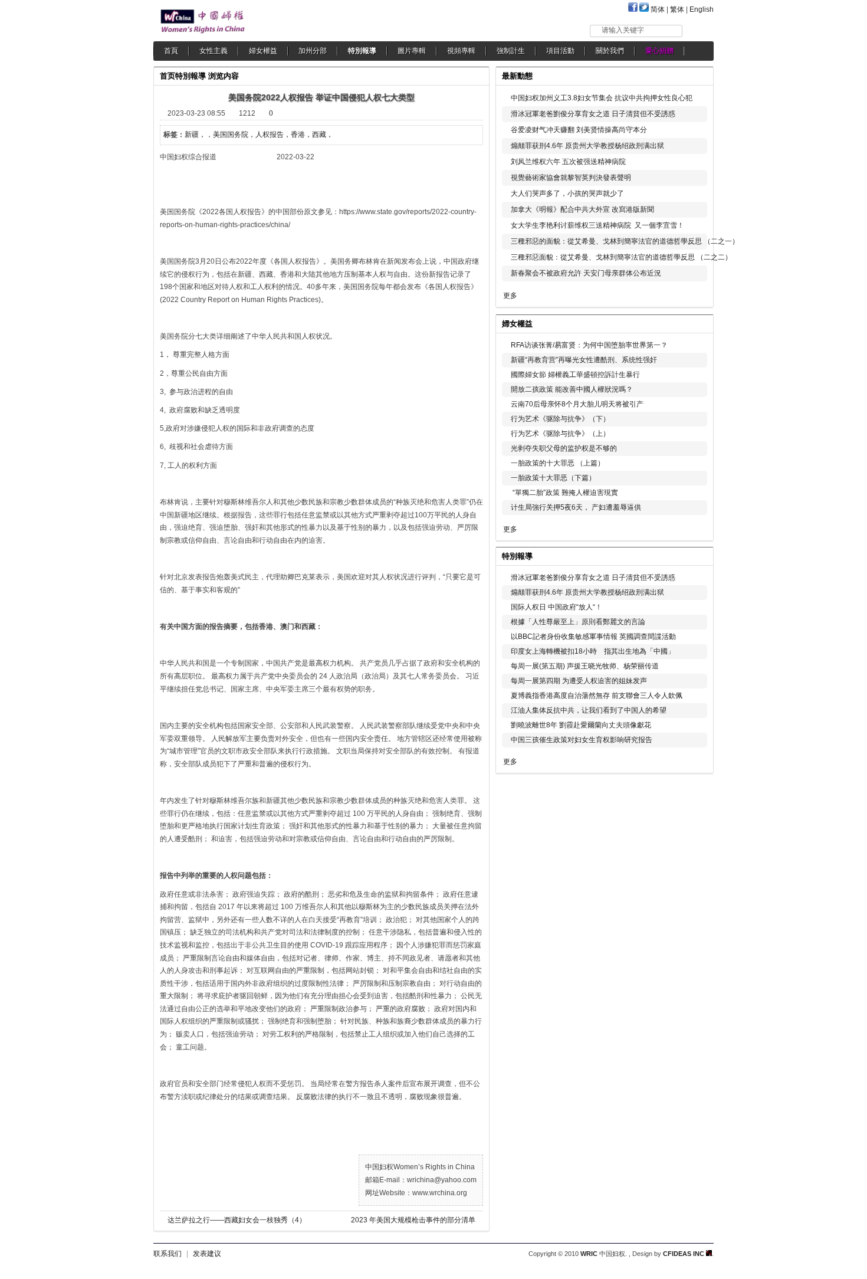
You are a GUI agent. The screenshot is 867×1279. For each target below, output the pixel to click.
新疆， (195, 134)
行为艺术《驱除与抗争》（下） (560, 419)
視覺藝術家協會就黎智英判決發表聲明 (571, 177)
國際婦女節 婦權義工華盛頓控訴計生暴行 (575, 374)
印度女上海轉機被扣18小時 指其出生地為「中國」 (593, 651)
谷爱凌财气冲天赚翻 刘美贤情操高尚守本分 (579, 130)
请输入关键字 (623, 30)
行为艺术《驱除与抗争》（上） (560, 433)
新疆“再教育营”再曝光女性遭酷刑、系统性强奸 (584, 360)
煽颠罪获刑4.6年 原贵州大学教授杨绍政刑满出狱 (587, 146)
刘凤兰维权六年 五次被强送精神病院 (568, 162)
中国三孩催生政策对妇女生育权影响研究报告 (581, 740)
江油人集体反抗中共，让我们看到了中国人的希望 (588, 710)
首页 (167, 75)
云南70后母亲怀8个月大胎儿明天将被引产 (577, 404)
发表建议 (207, 1254)
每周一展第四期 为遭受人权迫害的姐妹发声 (579, 681)
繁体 (677, 9)
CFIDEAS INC (684, 1253)
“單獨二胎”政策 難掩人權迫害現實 (564, 492)
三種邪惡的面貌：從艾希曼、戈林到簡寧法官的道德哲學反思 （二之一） (625, 241)
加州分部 (312, 51)
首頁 (171, 51)
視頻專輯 (461, 51)
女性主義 (213, 51)
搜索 (698, 30)
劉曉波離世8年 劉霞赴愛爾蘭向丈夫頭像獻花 (581, 725)
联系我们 (167, 1254)
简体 (658, 9)
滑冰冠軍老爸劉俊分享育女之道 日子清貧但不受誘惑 (593, 114)
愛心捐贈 (659, 51)
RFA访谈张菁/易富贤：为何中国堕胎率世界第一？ (589, 345)
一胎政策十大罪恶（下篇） (553, 478)
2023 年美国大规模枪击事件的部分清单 (413, 1220)
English (701, 9)
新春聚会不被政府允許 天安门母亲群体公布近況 (586, 273)
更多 (510, 295)
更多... (696, 322)
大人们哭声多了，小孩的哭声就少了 (567, 193)
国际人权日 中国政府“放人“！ (556, 607)
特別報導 (362, 51)
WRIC (588, 1253)
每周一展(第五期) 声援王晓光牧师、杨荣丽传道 (585, 666)
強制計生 (511, 51)
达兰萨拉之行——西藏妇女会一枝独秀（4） (237, 1220)
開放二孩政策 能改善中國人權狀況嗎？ (572, 389)
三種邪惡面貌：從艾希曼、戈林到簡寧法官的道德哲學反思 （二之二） (621, 257)
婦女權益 (263, 51)
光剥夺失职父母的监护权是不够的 (564, 448)
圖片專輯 (412, 51)
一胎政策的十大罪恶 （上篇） (558, 463)
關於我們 (610, 51)
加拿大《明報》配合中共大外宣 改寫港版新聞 (582, 209)
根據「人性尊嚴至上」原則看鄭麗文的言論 (578, 622)
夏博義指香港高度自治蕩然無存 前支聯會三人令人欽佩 (596, 695)
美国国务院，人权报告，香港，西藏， (273, 134)
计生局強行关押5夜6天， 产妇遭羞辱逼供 (576, 507)
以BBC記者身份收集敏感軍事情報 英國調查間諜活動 (593, 636)
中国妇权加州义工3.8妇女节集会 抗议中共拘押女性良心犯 (601, 98)
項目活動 (560, 51)
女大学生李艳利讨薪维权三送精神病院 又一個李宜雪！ (597, 225)
